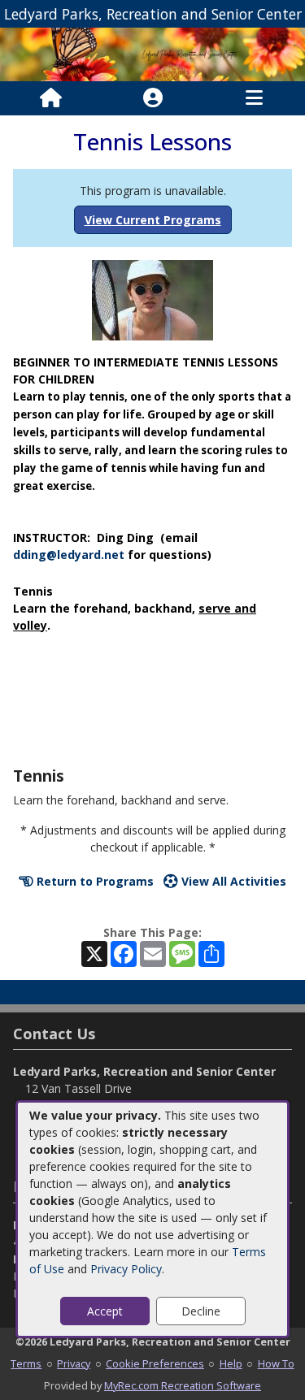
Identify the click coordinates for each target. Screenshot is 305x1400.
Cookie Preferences (155, 1363)
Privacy (73, 1363)
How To (276, 1363)
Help (231, 1363)
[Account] (153, 98)
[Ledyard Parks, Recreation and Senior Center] (152, 53)
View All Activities (232, 881)
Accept (105, 1311)
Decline (200, 1311)
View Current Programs (153, 220)
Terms (26, 1363)
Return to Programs (93, 881)
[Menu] (254, 98)
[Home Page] (51, 98)
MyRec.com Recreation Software (182, 1385)
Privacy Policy (126, 1268)
